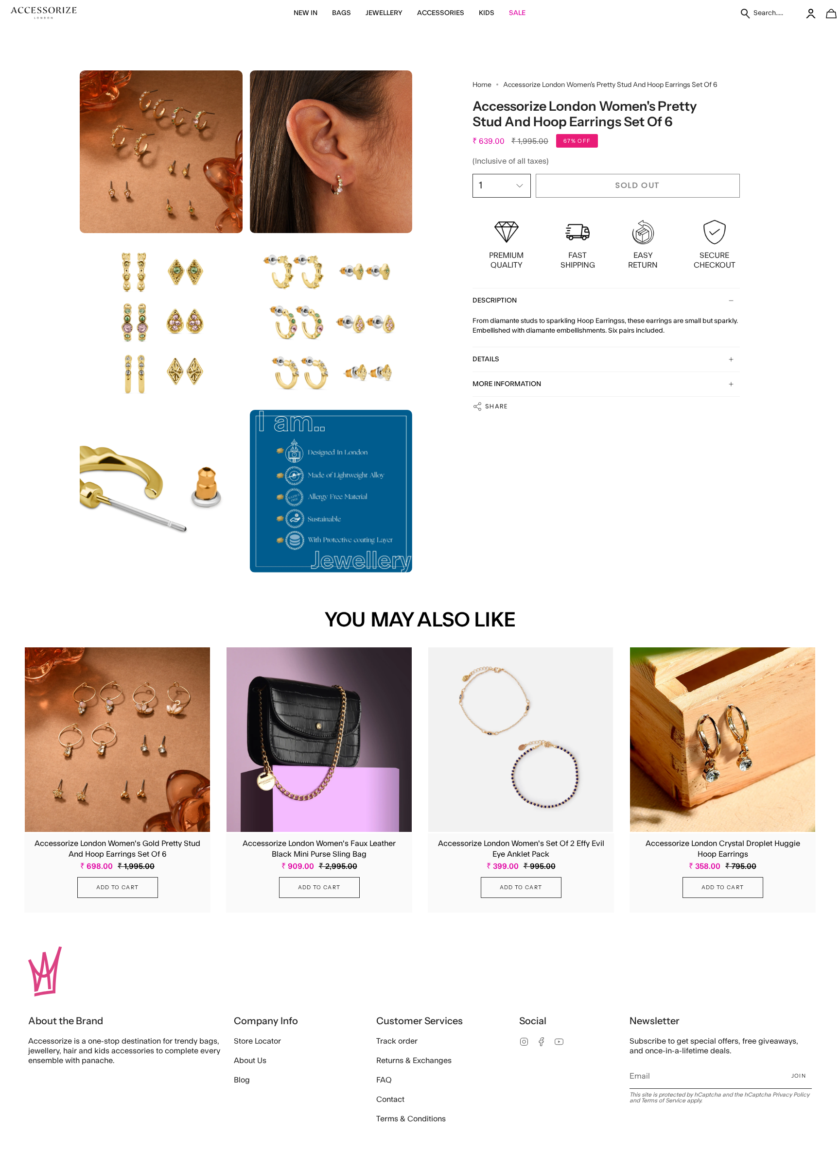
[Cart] (826, 13)
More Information (506, 384)
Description (494, 300)
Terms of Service (663, 1100)
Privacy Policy (790, 1095)
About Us (250, 1061)
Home (481, 84)
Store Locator (257, 1041)
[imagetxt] (44, 13)
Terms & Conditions (411, 1119)
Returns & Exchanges (414, 1061)
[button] (305, 13)
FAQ (384, 1080)
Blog (242, 1080)
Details (485, 359)
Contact (390, 1099)
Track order (397, 1041)
